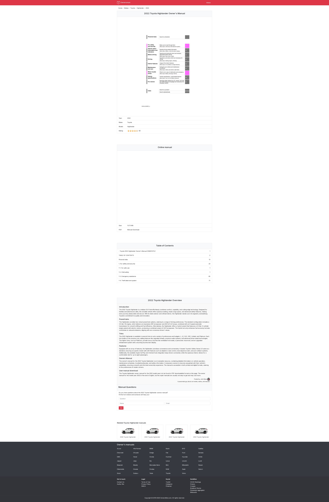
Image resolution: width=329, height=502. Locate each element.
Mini (167, 465)
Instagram (169, 484)
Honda (152, 457)
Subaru (135, 473)
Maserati (120, 465)
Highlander (140, 8)
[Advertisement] (164, 139)
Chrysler (136, 453)
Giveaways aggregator (197, 490)
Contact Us (120, 482)
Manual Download (133, 230)
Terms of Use (145, 482)
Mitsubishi (185, 465)
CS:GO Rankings (195, 482)
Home (120, 8)
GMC (118, 457)
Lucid (200, 461)
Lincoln (184, 461)
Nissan (200, 465)
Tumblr (168, 482)
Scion (119, 473)
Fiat (167, 453)
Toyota (132, 8)
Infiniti (200, 457)
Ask (121, 408)
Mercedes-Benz (155, 465)
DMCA (143, 486)
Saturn (200, 469)
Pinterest (169, 486)
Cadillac (200, 448)
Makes (208, 3)
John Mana (204, 379)
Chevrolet (120, 453)
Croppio (192, 486)
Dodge (152, 453)
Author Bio (120, 484)
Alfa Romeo (137, 448)
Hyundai (184, 457)
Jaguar (119, 461)
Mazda (135, 465)
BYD (183, 448)
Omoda (135, 469)
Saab (183, 469)
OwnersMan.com (165, 498)
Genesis (200, 453)
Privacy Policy (146, 484)
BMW (151, 448)
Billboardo (193, 492)
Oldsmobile (120, 469)
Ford (183, 453)
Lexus (168, 461)
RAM (167, 469)
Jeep (134, 461)
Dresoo (192, 484)
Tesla (151, 473)
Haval (135, 457)
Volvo (184, 473)
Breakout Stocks (195, 488)
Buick (167, 448)
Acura (119, 448)
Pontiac (152, 469)
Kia (150, 461)
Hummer (169, 457)
